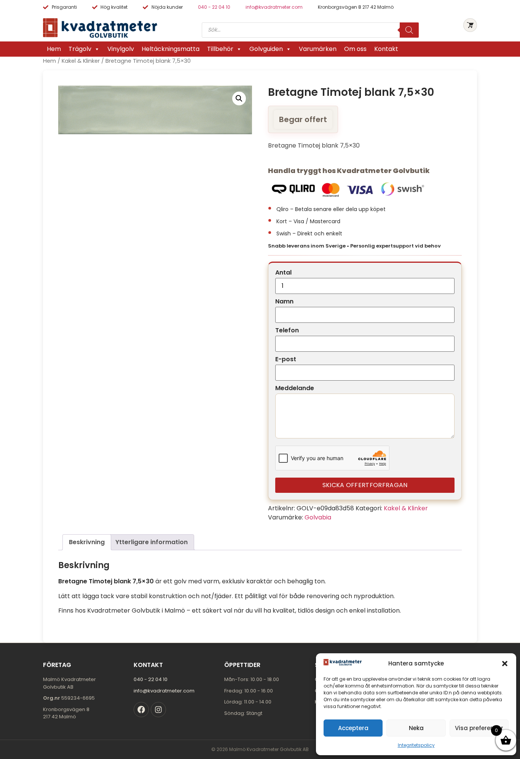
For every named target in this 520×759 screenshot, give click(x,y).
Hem (54, 48)
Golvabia (318, 517)
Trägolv (80, 48)
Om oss (355, 48)
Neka (416, 728)
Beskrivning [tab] (87, 542)
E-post (285, 359)
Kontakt (386, 48)
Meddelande (294, 388)
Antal (283, 273)
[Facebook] (141, 709)
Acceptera (353, 728)
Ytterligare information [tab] (151, 542)
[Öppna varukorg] (470, 25)
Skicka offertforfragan (365, 485)
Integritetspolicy (416, 745)
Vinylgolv (120, 48)
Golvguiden (266, 48)
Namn (284, 302)
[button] (505, 663)
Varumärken (318, 48)
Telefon (287, 330)
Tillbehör (220, 48)
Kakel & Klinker (81, 61)
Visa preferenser (479, 728)
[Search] (409, 30)
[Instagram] (158, 709)
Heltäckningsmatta (170, 48)
